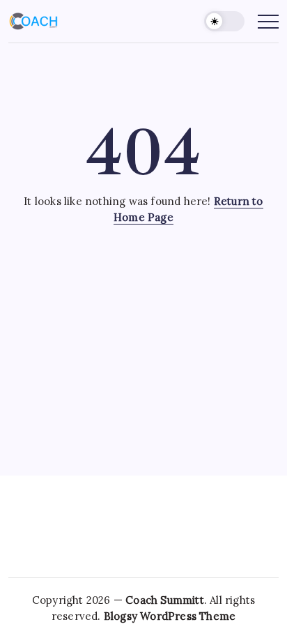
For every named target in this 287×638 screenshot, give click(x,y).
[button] (224, 21)
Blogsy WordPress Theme (169, 616)
